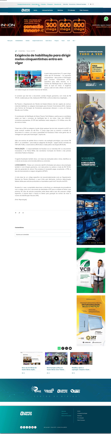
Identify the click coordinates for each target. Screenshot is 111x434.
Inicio (78, 411)
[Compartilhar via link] (19, 212)
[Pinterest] (32, 427)
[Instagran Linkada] (93, 4)
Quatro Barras (35, 4)
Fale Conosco (81, 420)
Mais (74, 40)
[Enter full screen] (103, 142)
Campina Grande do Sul (24, 4)
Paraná (63, 40)
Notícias (79, 415)
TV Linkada (80, 418)
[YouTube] (70, 348)
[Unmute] (81, 142)
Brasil (68, 40)
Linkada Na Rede (82, 413)
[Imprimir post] (23, 212)
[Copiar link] (35, 427)
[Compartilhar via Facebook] (15, 212)
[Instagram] (66, 348)
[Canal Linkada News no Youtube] (90, 4)
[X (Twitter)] (24, 427)
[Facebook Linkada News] (88, 4)
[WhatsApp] (27, 427)
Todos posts (9, 40)
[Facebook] (62, 348)
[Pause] (79, 142)
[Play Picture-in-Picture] (101, 142)
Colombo (43, 4)
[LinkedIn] (29, 427)
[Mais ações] (70, 51)
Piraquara (50, 4)
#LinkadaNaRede (19, 40)
